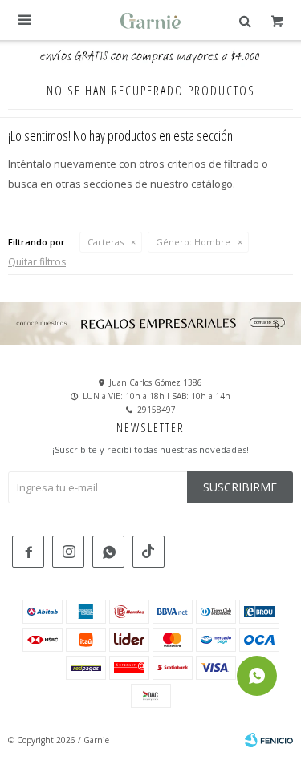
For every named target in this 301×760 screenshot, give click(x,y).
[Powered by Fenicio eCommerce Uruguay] (269, 740)
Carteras (105, 242)
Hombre (193, 242)
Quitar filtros (37, 262)
